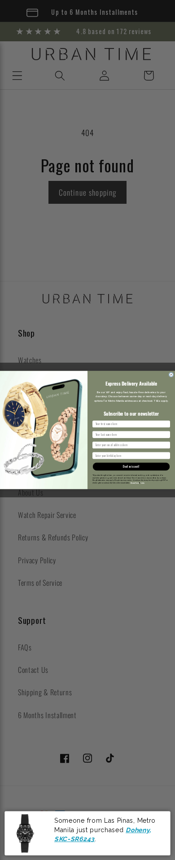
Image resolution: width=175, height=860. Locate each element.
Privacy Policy (135, 482)
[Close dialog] (171, 375)
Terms (142, 482)
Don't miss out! (131, 467)
